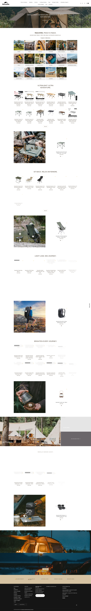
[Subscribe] (43, 595)
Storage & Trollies (55, 2)
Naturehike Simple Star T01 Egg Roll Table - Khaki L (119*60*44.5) (40, 103)
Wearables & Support (64, 2)
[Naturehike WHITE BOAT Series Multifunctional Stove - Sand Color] (40, 459)
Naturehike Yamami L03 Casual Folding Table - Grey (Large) (29, 120)
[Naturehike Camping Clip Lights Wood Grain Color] (51, 366)
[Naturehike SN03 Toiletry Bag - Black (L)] (61, 264)
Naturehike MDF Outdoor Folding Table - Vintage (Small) (61, 120)
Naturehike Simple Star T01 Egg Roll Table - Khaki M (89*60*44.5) (29, 103)
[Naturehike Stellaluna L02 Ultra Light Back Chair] (72, 180)
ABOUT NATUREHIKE (28, 588)
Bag (49, 2)
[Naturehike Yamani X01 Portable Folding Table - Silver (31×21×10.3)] (72, 113)
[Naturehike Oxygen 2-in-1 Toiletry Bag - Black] (72, 264)
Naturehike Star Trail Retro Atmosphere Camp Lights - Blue (72, 374)
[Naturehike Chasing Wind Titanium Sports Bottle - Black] (61, 476)
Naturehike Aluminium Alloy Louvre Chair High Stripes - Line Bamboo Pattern (51, 203)
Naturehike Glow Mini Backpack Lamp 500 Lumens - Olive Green (29, 356)
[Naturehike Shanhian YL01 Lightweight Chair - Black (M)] (51, 180)
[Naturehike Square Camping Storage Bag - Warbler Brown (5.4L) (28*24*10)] (62, 282)
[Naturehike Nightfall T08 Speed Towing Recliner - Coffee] (29, 197)
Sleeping (30, 2)
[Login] (80, 3)
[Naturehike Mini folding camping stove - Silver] (29, 476)
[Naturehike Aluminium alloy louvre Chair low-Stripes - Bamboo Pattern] (40, 198)
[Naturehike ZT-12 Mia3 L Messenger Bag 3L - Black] (18, 281)
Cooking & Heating (43, 2)
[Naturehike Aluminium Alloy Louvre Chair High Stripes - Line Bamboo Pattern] (51, 198)
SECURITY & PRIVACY (28, 595)
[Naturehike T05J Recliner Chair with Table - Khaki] (29, 180)
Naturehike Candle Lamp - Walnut (61, 402)
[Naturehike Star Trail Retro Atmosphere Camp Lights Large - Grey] (61, 349)
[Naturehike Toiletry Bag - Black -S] (18, 264)
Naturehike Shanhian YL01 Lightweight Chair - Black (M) (51, 187)
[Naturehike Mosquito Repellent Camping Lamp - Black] (72, 349)
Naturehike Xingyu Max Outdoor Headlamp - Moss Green (40, 356)
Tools (46, 4)
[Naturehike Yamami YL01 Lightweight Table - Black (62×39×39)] (18, 95)
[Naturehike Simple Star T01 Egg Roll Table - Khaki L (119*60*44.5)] (40, 95)
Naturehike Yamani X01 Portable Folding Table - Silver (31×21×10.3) (73, 120)
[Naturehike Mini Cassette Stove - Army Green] (51, 459)
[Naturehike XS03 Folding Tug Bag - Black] (29, 264)
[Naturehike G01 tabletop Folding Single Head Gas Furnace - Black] (18, 459)
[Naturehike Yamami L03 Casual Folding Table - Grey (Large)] (29, 113)
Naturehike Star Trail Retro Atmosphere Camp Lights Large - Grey (61, 356)
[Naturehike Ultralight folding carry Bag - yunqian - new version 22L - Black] (51, 264)
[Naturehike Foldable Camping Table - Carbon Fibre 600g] (62, 198)
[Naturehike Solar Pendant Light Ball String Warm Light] (40, 366)
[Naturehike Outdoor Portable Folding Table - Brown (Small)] (40, 113)
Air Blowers (50, 4)
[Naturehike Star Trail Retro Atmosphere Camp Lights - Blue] (72, 366)
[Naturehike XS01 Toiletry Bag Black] (29, 282)
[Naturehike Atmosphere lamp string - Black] (18, 366)
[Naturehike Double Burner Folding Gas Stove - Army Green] (29, 459)
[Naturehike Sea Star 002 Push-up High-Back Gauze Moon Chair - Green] (61, 180)
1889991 (63, 597)
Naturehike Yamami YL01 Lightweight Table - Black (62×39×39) (18, 103)
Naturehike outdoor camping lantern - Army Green (62, 374)
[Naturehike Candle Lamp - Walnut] (51, 349)
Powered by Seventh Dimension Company (27, 609)
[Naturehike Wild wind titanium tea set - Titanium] (40, 476)
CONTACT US (27, 597)
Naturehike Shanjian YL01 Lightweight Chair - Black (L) (40, 187)
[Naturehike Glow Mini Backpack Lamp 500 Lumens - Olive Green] (29, 349)
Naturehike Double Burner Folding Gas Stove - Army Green (29, 465)
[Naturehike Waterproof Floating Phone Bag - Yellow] (40, 282)
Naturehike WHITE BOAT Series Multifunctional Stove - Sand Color (40, 465)
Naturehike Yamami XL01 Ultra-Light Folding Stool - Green (18, 187)
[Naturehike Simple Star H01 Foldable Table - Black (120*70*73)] (61, 95)
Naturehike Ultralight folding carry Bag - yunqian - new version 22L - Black (51, 271)
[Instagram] (76, 605)
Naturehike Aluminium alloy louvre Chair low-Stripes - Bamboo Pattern (40, 204)
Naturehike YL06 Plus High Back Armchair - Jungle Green (72, 203)
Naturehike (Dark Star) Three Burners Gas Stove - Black (72, 465)
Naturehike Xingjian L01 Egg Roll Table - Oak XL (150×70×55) (51, 103)
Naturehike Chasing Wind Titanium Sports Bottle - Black (62, 483)
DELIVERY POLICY (28, 589)
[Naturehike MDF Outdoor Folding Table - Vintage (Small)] (61, 113)
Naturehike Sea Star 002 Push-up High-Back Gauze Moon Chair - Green (61, 187)
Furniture (35, 2)
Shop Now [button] (45, 569)
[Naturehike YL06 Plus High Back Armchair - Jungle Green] (72, 198)
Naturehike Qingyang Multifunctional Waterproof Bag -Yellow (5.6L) (72, 288)
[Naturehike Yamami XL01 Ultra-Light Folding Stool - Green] (18, 180)
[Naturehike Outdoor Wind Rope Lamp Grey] (29, 366)
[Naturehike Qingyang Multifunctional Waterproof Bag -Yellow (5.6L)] (72, 282)
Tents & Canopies (24, 2)
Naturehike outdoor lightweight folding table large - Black (51, 120)
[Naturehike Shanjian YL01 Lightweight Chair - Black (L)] (40, 180)
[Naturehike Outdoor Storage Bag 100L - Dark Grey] (40, 264)
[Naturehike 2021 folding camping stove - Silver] (18, 476)
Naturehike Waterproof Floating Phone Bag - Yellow (40, 288)
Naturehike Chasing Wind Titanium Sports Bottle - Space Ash (72, 483)
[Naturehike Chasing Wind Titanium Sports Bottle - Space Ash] (72, 477)
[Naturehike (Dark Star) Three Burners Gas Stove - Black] (72, 459)
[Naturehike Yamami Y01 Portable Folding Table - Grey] (72, 95)
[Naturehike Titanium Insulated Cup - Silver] (51, 476)
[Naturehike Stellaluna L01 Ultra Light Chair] (18, 197)
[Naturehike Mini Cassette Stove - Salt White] (62, 459)
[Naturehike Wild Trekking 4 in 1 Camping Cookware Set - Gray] (61, 507)
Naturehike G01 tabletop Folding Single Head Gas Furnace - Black (18, 466)
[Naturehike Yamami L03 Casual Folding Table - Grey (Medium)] (18, 113)
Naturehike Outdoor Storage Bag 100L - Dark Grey (40, 271)
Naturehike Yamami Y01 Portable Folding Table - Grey (72, 103)
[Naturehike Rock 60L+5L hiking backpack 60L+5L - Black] (61, 313)
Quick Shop (89, 305)
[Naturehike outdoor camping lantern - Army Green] (61, 366)
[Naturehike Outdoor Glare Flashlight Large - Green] (18, 349)
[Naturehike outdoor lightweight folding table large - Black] (51, 113)
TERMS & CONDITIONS (29, 594)
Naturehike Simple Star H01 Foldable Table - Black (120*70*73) (61, 103)
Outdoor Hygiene (41, 4)
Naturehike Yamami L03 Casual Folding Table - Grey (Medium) (18, 120)
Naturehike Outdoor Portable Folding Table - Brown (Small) (40, 120)
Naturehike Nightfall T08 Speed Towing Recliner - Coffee (29, 204)
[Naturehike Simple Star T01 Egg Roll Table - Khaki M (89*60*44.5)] (29, 95)
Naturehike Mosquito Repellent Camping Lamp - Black (72, 356)
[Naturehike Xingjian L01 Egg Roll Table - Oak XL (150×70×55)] (51, 95)
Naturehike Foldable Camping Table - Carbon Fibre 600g (61, 203)
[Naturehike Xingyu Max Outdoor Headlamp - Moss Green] (40, 349)
